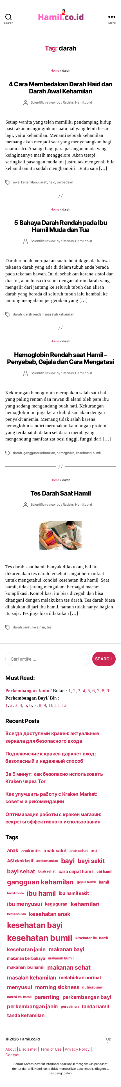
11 (57, 705)
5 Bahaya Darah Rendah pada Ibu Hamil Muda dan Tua (60, 226)
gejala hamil (86, 882)
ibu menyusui (24, 903)
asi (94, 850)
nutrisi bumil (92, 987)
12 (64, 705)
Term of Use (51, 1049)
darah (42, 182)
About (10, 1049)
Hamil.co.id (30, 1039)
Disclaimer (28, 1049)
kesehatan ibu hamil (91, 938)
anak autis (31, 850)
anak (12, 850)
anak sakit (55, 850)
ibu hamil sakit (74, 893)
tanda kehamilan (25, 1015)
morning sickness (57, 987)
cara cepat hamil (76, 871)
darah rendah (33, 314)
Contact (12, 1055)
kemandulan (16, 914)
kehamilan (85, 904)
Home (55, 71)
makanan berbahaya (26, 958)
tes (49, 627)
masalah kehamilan (59, 314)
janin (27, 627)
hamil (104, 882)
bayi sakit (91, 860)
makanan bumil (61, 958)
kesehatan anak (49, 914)
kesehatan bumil (88, 453)
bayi (68, 860)
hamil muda (15, 893)
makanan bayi (66, 949)
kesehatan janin (26, 949)
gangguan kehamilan (39, 453)
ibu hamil (41, 893)
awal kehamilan (25, 182)
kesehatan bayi (35, 925)
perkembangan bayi (86, 997)
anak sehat (79, 851)
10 (50, 705)
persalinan (70, 1006)
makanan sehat (69, 967)
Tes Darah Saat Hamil (60, 493)
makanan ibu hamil (25, 967)
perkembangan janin (32, 1006)
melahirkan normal (80, 977)
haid (52, 182)
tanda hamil (95, 1006)
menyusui (19, 987)
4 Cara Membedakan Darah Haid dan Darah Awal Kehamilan (60, 87)
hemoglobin (65, 453)
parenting (46, 997)
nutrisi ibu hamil (19, 997)
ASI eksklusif (20, 861)
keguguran (56, 904)
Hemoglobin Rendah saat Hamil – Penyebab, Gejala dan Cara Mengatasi (60, 358)
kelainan (38, 627)
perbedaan (65, 182)
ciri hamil (104, 871)
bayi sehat (21, 871)
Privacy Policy (77, 1049)
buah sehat (46, 871)
